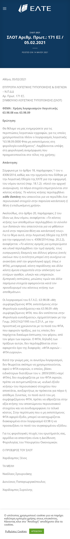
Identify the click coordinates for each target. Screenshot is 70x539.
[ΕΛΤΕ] (35, 8)
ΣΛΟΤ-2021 (35, 32)
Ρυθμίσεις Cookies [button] (16, 531)
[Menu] (5, 8)
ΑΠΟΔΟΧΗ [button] (36, 531)
